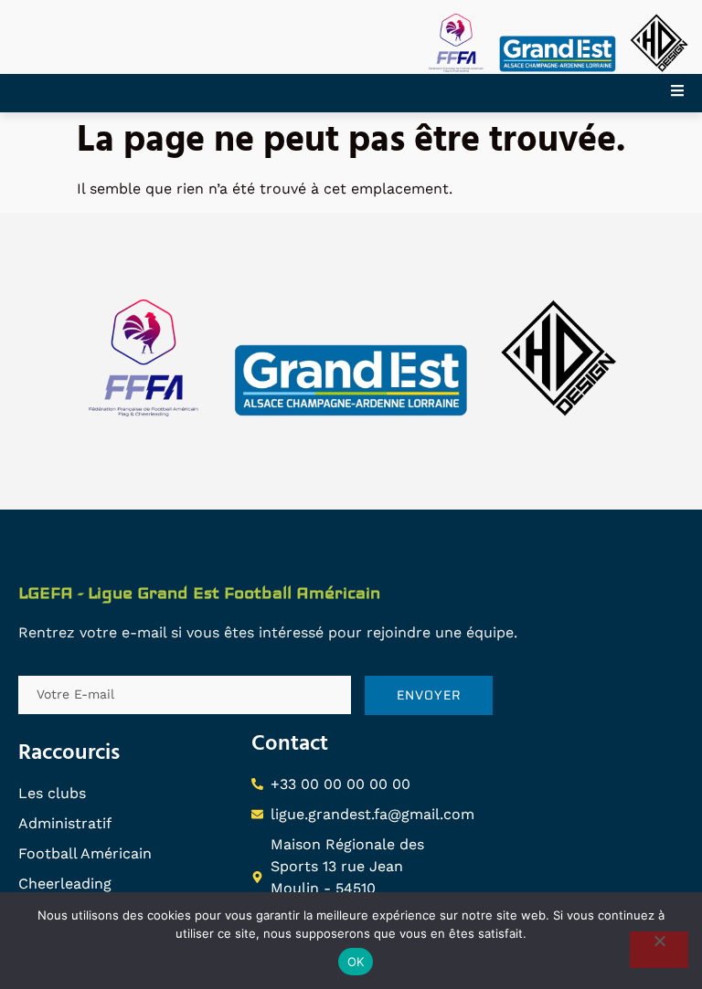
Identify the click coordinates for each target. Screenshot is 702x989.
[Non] (659, 949)
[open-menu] (686, 93)
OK (356, 961)
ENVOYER (429, 695)
